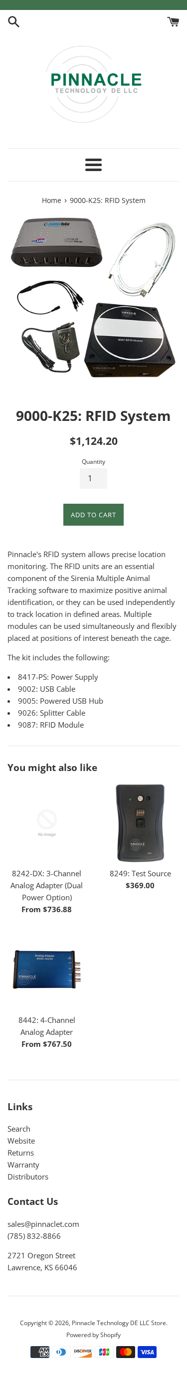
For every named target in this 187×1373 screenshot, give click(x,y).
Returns (20, 1153)
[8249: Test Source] (140, 823)
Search (18, 1129)
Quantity (93, 461)
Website (21, 1141)
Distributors (27, 1176)
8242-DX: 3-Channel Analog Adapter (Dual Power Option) (46, 885)
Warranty (23, 1165)
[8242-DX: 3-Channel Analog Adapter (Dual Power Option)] (46, 823)
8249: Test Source (140, 873)
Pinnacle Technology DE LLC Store (119, 1323)
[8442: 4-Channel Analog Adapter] (46, 969)
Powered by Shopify (93, 1335)
